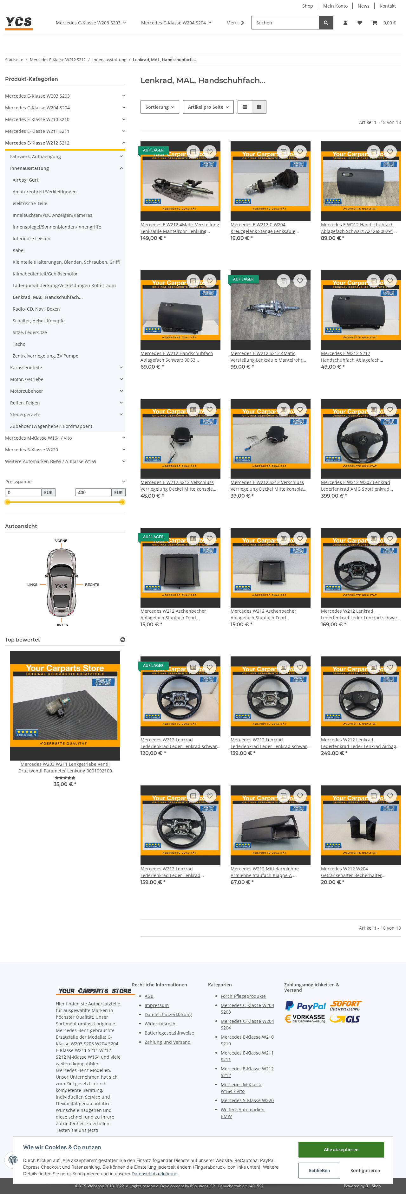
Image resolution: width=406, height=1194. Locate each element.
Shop (307, 6)
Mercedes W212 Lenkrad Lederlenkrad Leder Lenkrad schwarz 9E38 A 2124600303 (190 (270, 743)
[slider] (7, 502)
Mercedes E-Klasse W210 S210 (37, 119)
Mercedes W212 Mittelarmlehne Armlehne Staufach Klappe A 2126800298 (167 (265, 872)
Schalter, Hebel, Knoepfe (39, 321)
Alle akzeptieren (341, 1149)
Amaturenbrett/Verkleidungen (45, 192)
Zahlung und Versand (168, 1042)
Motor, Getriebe (26, 379)
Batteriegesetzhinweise (169, 1033)
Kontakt (388, 6)
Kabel (19, 250)
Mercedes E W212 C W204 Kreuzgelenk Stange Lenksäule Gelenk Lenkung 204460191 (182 (265, 228)
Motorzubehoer (26, 391)
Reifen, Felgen (25, 403)
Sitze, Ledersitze (30, 332)
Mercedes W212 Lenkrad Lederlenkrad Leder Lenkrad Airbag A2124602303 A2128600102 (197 (358, 743)
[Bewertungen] (65, 777)
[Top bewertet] (122, 640)
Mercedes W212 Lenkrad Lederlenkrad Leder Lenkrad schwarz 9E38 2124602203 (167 (180, 743)
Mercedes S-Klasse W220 (31, 450)
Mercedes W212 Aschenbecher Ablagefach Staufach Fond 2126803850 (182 (173, 614)
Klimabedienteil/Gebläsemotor (45, 274)
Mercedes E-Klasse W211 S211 (37, 131)
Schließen (319, 1170)
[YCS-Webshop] (19, 22)
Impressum (157, 1005)
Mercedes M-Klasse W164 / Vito (38, 438)
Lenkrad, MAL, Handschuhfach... (48, 297)
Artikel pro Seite (205, 107)
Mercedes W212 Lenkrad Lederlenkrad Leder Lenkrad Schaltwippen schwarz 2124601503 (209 (178, 872)
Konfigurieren (365, 1170)
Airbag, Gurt (25, 180)
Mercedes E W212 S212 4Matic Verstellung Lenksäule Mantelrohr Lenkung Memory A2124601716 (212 (269, 356)
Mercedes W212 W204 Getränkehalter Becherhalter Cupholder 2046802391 (351, 872)
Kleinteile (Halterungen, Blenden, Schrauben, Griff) (66, 262)
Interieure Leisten (31, 239)
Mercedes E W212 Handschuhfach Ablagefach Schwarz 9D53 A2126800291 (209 (177, 356)
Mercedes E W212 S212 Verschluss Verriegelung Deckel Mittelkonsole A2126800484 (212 (267, 485)
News (364, 6)
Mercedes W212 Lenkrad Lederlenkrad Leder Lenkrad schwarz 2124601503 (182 (360, 614)
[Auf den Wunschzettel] (210, 152)
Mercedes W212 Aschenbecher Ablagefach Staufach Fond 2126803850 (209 (263, 614)
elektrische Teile (30, 203)
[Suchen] (326, 22)
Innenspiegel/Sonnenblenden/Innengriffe (57, 227)
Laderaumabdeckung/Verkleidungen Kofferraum (64, 285)
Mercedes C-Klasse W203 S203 (37, 96)
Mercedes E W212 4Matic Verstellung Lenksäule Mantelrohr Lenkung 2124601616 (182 (180, 228)
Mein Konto (335, 6)
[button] (345, 23)
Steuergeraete (25, 414)
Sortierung (157, 107)
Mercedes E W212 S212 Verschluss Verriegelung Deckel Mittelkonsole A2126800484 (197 (177, 485)
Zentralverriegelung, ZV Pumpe (45, 356)
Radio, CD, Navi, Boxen (36, 309)
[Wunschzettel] (359, 23)
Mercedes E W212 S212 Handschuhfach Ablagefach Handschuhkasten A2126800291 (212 (360, 356)
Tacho (19, 344)
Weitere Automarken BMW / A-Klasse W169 (50, 461)
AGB (149, 996)
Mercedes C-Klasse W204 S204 (37, 108)
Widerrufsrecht (161, 1024)
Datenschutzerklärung (168, 1014)
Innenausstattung (29, 168)
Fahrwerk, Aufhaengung (35, 156)
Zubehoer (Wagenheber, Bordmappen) (51, 426)
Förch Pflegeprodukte (243, 996)
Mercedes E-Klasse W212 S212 (37, 143)
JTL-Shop (373, 1186)
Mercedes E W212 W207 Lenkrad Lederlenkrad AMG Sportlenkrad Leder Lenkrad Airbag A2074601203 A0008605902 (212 (358, 485)
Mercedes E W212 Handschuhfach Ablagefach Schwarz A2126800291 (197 (357, 228)
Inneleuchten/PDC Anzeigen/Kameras (52, 215)
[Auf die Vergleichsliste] (193, 152)
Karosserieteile (26, 368)
